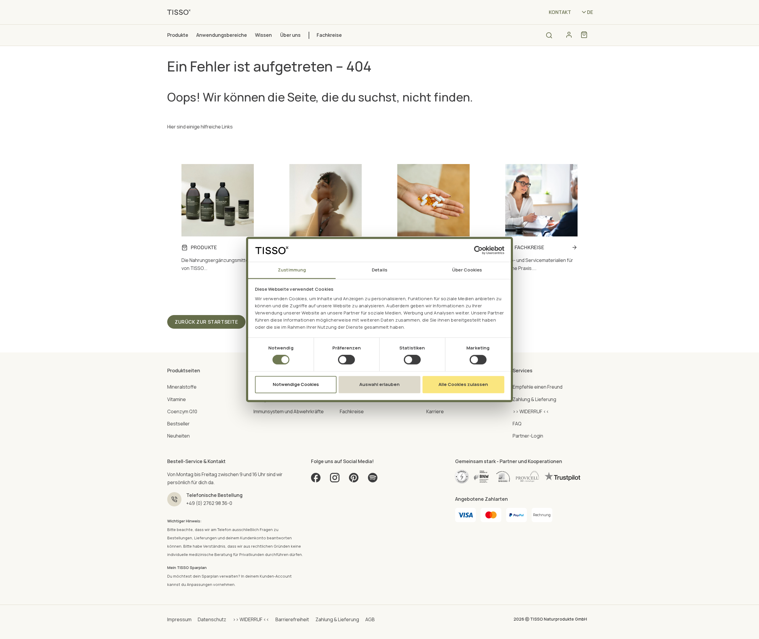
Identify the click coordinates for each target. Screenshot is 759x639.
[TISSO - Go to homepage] (180, 12)
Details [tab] (379, 270)
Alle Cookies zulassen (463, 384)
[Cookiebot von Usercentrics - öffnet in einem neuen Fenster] (478, 250)
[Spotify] (372, 480)
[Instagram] (334, 480)
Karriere (435, 411)
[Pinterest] (353, 480)
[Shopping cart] (584, 35)
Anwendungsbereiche (221, 35)
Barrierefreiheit (292, 619)
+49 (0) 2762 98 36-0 (209, 503)
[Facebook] (315, 480)
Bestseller (178, 423)
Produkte (177, 35)
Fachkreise (329, 35)
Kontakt (560, 12)
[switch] (346, 360)
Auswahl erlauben (379, 384)
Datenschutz (212, 619)
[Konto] (569, 35)
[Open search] (549, 35)
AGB (370, 619)
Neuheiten (178, 436)
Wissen (263, 35)
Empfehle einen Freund (537, 387)
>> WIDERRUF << (531, 411)
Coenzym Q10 (182, 411)
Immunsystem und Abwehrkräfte (288, 411)
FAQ (517, 423)
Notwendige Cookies (296, 384)
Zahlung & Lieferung (534, 399)
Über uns (290, 35)
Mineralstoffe (182, 387)
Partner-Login (528, 436)
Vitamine (176, 399)
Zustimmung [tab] (292, 270)
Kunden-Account (276, 576)
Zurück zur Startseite (206, 322)
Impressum (179, 619)
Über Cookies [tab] (467, 270)
